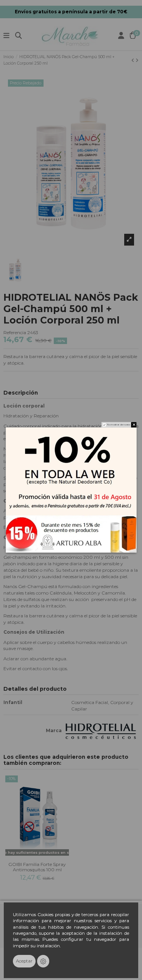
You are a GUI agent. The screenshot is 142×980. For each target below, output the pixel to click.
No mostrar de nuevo (118, 424)
